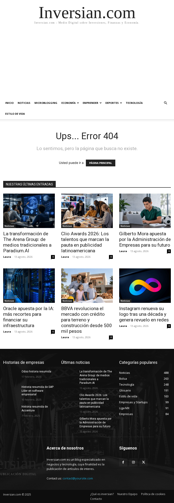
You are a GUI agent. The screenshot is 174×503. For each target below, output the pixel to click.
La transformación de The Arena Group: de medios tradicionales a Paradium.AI (27, 242)
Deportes (112, 102)
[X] (143, 462)
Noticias (24, 102)
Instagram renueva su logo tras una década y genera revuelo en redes (144, 314)
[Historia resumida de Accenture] (11, 410)
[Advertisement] (87, 63)
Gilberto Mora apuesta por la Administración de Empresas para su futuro (145, 239)
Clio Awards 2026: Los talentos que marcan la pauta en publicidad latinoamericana (85, 242)
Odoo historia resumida (36, 371)
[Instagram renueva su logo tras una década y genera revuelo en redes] (145, 285)
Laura (7, 256)
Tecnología (134, 102)
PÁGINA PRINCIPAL (100, 163)
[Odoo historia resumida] (11, 375)
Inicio (9, 102)
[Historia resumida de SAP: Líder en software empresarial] (11, 390)
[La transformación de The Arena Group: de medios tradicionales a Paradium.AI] (29, 211)
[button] (165, 103)
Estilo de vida (15, 113)
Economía (68, 102)
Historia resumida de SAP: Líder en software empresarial (38, 390)
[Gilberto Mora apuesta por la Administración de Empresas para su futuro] (145, 211)
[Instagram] (133, 462)
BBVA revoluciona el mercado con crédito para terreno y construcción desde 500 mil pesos (86, 320)
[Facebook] (123, 462)
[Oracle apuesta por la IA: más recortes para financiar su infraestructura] (29, 285)
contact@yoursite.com (78, 478)
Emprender (90, 102)
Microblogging (45, 102)
